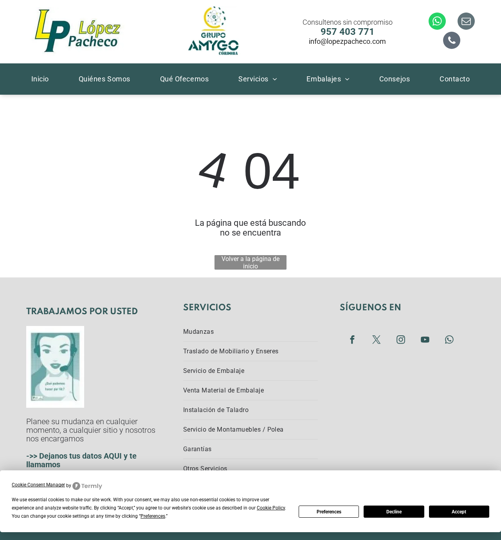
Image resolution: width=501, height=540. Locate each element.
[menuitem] (40, 78)
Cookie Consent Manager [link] (38, 485)
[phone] (451, 41)
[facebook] (352, 340)
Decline (394, 512)
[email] (466, 22)
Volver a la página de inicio (250, 262)
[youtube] (425, 340)
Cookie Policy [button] (271, 508)
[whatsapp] (437, 22)
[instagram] (401, 340)
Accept (459, 512)
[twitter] (376, 340)
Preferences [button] (153, 516)
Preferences (329, 512)
